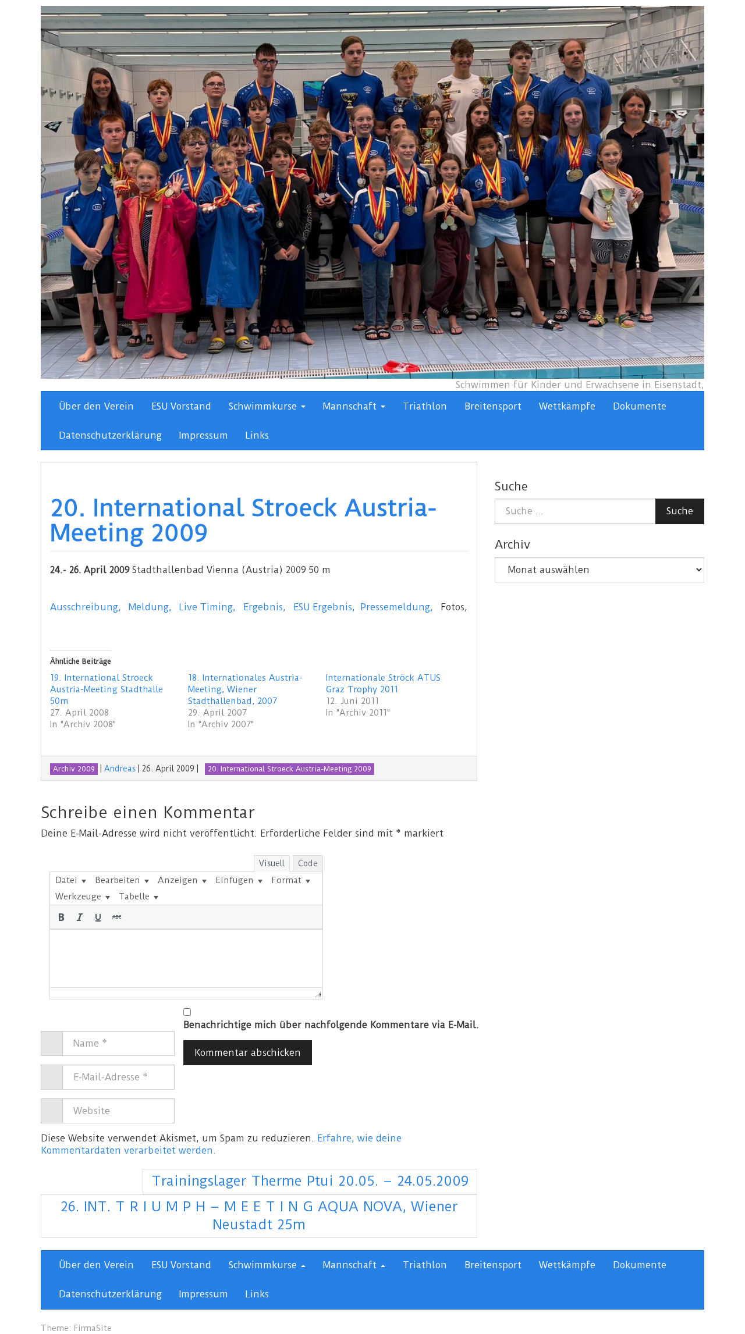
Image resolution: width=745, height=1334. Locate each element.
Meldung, (150, 607)
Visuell (272, 863)
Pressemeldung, (396, 607)
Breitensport (493, 406)
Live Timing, (207, 607)
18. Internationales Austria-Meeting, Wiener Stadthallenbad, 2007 (245, 689)
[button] (61, 916)
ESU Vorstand (181, 406)
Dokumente (639, 406)
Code (308, 863)
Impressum (203, 435)
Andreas (120, 768)
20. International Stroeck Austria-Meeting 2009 (243, 520)
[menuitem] (70, 880)
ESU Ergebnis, (324, 607)
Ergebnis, (264, 607)
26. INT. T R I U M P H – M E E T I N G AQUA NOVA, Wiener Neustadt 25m (259, 1215)
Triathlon (425, 406)
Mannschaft (351, 406)
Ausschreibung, (85, 607)
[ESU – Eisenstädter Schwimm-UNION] (372, 191)
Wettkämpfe (567, 406)
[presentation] (70, 880)
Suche (679, 511)
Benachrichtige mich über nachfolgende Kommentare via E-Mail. (331, 1024)
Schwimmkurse (264, 406)
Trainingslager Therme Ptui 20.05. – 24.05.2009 (310, 1181)
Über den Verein (96, 406)
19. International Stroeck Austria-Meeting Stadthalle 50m (106, 689)
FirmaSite (92, 1328)
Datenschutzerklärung (110, 435)
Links (257, 435)
